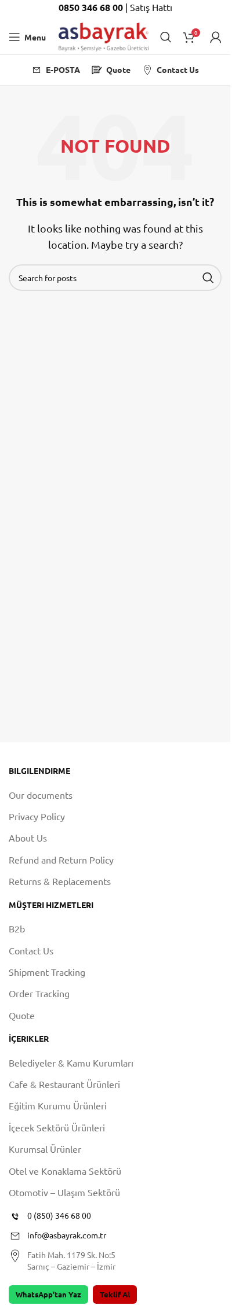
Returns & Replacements (60, 881)
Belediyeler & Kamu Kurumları (71, 1062)
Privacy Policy (37, 816)
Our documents (41, 795)
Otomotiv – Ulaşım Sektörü (64, 1192)
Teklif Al (115, 1294)
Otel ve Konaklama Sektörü (65, 1170)
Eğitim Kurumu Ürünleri (58, 1105)
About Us (28, 837)
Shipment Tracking (47, 972)
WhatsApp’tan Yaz (48, 1294)
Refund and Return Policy (61, 859)
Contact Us (31, 950)
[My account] (215, 37)
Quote (22, 1015)
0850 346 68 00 (92, 7)
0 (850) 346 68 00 (59, 1215)
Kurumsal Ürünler (45, 1149)
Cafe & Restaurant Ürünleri (64, 1084)
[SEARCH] (208, 277)
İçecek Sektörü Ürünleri (57, 1127)
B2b (17, 928)
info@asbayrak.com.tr (66, 1235)
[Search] (166, 37)
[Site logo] (104, 35)
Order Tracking (39, 993)
